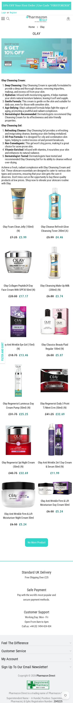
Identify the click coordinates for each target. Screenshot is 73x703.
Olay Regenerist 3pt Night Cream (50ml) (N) (18, 464)
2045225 (58, 701)
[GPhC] (38, 684)
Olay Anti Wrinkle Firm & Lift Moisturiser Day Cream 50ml (54, 503)
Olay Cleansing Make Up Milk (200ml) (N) (54, 287)
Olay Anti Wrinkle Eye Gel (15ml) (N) (18, 346)
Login (3, 12)
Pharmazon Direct (45, 675)
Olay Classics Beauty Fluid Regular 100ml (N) (54, 346)
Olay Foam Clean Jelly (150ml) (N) (18, 228)
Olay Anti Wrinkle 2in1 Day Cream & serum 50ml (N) (55, 464)
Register (12, 12)
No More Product (36, 542)
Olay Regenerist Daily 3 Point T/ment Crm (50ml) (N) (54, 405)
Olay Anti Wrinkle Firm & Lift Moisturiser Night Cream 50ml (18, 516)
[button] (3, 19)
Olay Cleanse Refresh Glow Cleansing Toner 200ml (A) (55, 228)
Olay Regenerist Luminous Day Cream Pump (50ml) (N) (18, 405)
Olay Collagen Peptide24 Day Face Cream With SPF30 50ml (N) (18, 287)
